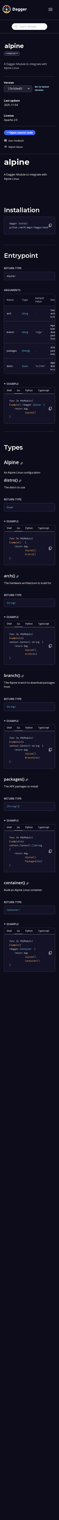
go (18, 390)
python (29, 390)
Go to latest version (42, 88)
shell (9, 390)
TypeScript (43, 390)
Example (13, 384)
